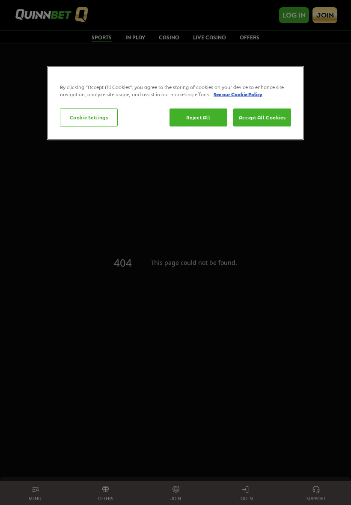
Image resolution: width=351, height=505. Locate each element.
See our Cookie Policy (238, 94)
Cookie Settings (89, 117)
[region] (175, 103)
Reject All (198, 117)
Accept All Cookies (262, 117)
